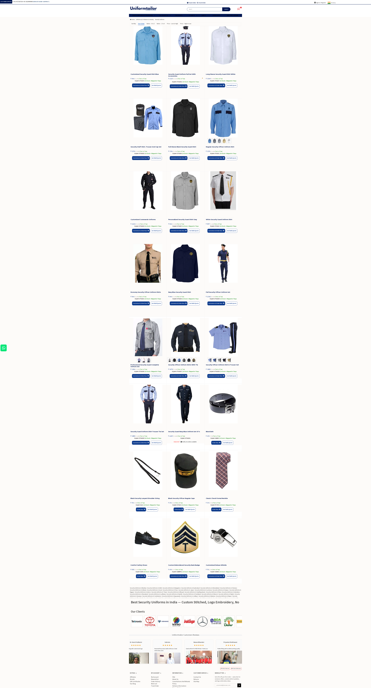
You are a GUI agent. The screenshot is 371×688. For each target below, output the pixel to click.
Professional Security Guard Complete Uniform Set (145, 365)
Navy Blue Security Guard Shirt (179, 292)
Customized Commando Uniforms (143, 219)
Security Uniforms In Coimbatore (151, 596)
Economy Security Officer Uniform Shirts (146, 292)
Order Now (216, 444)
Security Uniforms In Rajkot (226, 594)
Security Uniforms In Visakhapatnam (195, 592)
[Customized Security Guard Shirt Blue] (148, 45)
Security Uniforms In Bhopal (176, 592)
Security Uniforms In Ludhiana (157, 594)
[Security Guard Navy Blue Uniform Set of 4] (185, 404)
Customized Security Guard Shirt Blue (145, 74)
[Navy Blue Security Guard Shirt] (185, 263)
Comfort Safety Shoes (139, 565)
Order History (155, 681)
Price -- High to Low (185, 24)
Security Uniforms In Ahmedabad (209, 588)
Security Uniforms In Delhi (154, 588)
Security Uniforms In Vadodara (230, 592)
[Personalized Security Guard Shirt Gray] (185, 190)
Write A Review (225, 668)
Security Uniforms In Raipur (224, 596)
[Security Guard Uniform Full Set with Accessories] (185, 45)
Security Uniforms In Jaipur (186, 590)
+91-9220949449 (28, 2)
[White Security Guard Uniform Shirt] (223, 190)
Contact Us (197, 677)
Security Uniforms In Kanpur (221, 590)
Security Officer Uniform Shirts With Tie (183, 365)
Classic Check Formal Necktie (217, 498)
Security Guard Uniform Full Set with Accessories (182, 75)
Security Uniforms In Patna (213, 592)
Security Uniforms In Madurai (207, 596)
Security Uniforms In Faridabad (192, 594)
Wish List (154, 684)
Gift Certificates (135, 681)
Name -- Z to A (161, 24)
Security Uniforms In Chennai (228, 588)
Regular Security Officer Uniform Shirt (220, 147)
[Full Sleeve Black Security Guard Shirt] (185, 118)
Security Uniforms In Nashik (174, 594)
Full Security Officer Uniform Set (218, 292)
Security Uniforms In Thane (159, 592)
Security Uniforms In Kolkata (138, 590)
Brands (132, 679)
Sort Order (141, 24)
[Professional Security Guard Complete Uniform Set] (148, 337)
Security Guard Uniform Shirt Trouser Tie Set (147, 431)
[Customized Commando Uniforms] (148, 190)
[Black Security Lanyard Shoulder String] (148, 470)
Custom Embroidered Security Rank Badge (184, 565)
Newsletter (155, 679)
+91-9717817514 (18, 2)
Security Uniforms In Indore (143, 592)
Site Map (196, 681)
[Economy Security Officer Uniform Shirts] (148, 263)
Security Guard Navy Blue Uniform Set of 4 (184, 431)
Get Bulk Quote (153, 87)
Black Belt (209, 431)
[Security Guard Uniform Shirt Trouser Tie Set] (148, 404)
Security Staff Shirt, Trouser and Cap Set (146, 147)
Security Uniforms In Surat (154, 590)
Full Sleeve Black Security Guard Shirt (182, 147)
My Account (155, 677)
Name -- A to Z (151, 24)
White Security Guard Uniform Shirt (219, 219)
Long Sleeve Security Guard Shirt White (220, 74)
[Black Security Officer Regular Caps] (185, 470)
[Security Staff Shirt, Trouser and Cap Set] (148, 118)
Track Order (155, 686)
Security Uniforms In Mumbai (138, 588)
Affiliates (133, 677)
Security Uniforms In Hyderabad (190, 588)
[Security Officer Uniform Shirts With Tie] (185, 337)
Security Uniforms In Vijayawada (171, 596)
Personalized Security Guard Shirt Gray (182, 219)
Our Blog (133, 684)
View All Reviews (237, 668)
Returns (196, 679)
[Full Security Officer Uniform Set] (223, 263)
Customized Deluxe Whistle (216, 565)
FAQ (173, 677)
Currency (333, 2)
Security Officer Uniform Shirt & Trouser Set (222, 365)
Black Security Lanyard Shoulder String (145, 498)
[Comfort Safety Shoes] (148, 537)
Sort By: (133, 24)
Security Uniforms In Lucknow (203, 590)
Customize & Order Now (140, 87)
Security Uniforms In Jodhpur (189, 596)
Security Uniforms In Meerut (210, 594)
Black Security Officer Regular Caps (181, 498)
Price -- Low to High (172, 24)
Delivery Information (179, 686)
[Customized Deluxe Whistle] (223, 537)
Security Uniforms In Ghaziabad (139, 594)
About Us (175, 679)
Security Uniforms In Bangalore (171, 588)
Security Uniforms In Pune (170, 590)
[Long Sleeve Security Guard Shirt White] (223, 45)
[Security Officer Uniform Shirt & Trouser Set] (223, 337)
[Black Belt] (223, 404)
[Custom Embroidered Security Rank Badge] (185, 537)
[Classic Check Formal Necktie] (223, 470)
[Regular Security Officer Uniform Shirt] (223, 118)
